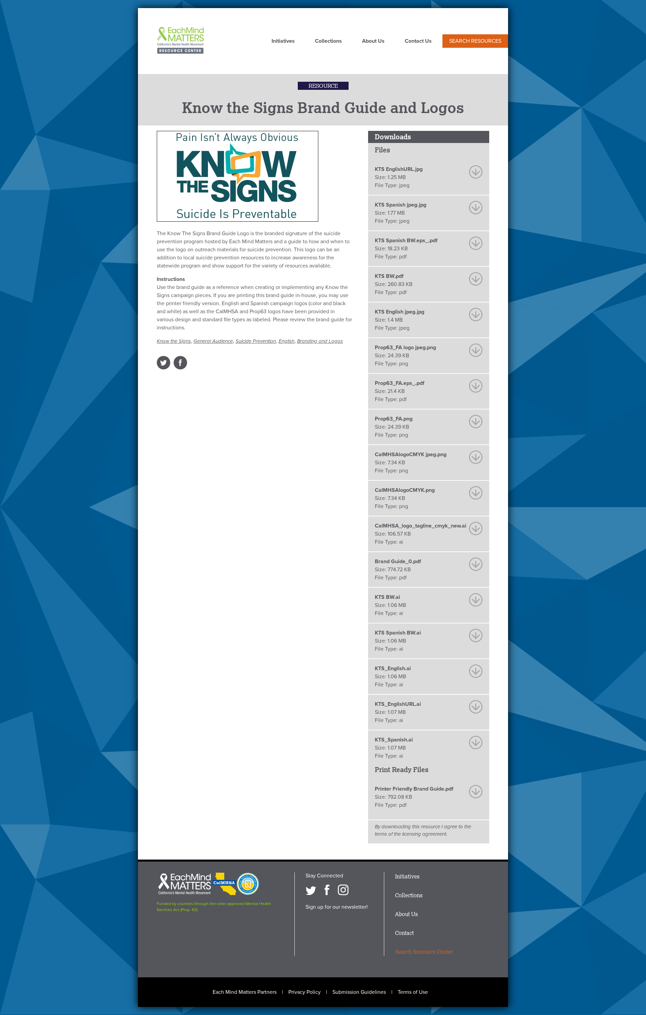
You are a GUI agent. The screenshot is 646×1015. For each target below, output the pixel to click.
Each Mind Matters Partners (245, 992)
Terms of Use (413, 992)
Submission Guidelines (359, 992)
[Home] (180, 41)
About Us (373, 41)
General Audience (213, 341)
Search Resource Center (424, 951)
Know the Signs (174, 341)
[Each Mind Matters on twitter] (311, 889)
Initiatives (283, 41)
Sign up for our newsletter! (337, 907)
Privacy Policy (304, 992)
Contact (404, 933)
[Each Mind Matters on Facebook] (327, 889)
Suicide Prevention (256, 341)
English (286, 341)
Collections (328, 41)
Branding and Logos (320, 341)
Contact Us (418, 41)
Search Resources (475, 41)
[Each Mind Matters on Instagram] (343, 889)
